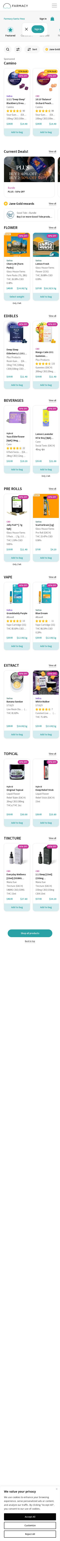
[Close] (57, 1489)
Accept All (30, 1516)
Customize (30, 1525)
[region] (30, 1513)
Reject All (30, 1534)
